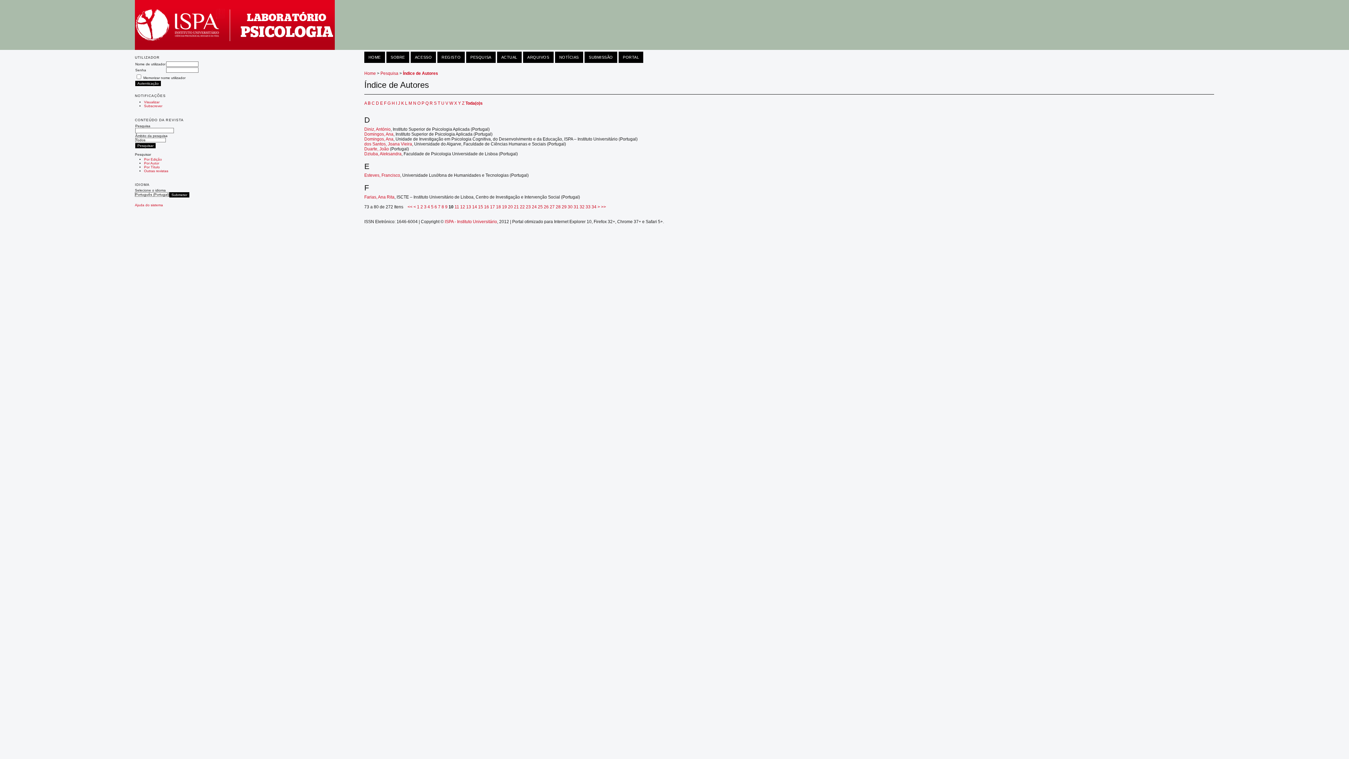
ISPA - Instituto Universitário (471, 221)
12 (462, 207)
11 (457, 207)
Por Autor (151, 163)
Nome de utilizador (150, 64)
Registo (451, 57)
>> (603, 207)
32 (582, 207)
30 (570, 207)
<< (410, 207)
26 (546, 207)
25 (540, 207)
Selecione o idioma (150, 190)
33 (588, 207)
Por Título (152, 167)
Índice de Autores (420, 73)
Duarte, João (376, 149)
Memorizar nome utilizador (164, 78)
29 (564, 207)
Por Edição (153, 159)
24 (534, 207)
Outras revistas (156, 171)
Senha (140, 70)
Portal (631, 57)
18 (498, 207)
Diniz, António (377, 129)
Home (375, 57)
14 (474, 207)
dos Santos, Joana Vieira (388, 144)
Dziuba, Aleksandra (383, 153)
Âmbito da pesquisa (151, 136)
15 (480, 207)
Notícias (569, 57)
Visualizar (151, 102)
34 (594, 207)
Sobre (398, 57)
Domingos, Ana (378, 134)
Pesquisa (142, 126)
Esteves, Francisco (382, 175)
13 (468, 207)
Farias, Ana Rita (379, 197)
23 (528, 207)
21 (516, 207)
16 (486, 207)
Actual (509, 57)
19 (504, 207)
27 (552, 207)
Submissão (601, 57)
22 (522, 207)
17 (492, 207)
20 (510, 207)
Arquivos (538, 57)
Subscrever (153, 106)
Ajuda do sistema (149, 205)
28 (558, 207)
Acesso (423, 57)
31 (576, 207)
